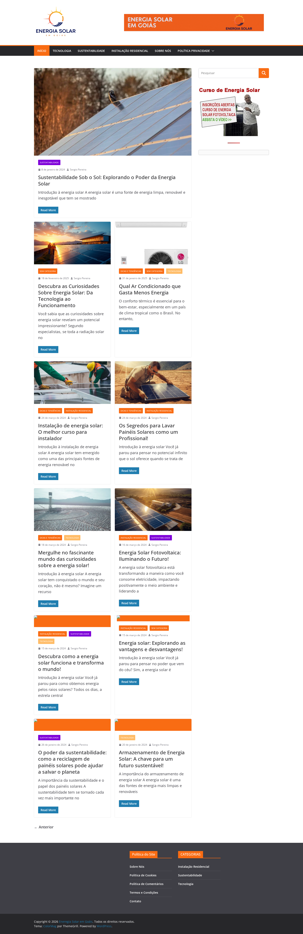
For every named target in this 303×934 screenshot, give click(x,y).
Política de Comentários (146, 884)
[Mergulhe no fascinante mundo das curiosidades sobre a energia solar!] (72, 509)
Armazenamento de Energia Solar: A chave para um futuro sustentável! (152, 758)
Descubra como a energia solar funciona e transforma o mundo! (71, 662)
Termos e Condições (144, 892)
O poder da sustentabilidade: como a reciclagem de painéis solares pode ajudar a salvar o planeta (72, 762)
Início (41, 51)
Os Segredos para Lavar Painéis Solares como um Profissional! (148, 432)
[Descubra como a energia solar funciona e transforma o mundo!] (72, 621)
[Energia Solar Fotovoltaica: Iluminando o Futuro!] (153, 509)
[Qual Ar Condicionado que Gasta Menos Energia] (153, 243)
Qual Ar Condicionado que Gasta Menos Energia (150, 289)
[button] (212, 51)
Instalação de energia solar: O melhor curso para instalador (70, 432)
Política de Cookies (143, 875)
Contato (135, 901)
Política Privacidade (194, 51)
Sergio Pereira (78, 169)
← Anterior (44, 826)
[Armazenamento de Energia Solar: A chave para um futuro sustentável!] (153, 725)
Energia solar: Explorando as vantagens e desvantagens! (152, 646)
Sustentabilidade (91, 51)
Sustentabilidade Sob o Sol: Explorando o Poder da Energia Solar (107, 180)
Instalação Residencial (130, 51)
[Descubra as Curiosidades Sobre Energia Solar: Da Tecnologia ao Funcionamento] (72, 243)
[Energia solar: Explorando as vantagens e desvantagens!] (153, 618)
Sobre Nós (163, 51)
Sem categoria (48, 271)
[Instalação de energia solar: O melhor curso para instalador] (72, 382)
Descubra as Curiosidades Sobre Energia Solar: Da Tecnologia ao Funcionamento (68, 296)
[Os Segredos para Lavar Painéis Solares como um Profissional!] (153, 382)
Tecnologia (62, 51)
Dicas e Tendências (131, 271)
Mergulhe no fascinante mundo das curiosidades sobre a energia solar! (67, 559)
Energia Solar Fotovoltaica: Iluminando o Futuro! (150, 555)
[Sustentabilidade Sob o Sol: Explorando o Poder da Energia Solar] (112, 112)
